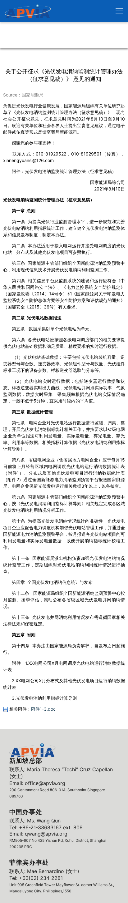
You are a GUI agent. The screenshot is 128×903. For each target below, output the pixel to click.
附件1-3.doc (43, 709)
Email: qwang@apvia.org (38, 834)
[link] (28, 11)
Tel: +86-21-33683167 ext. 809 (46, 827)
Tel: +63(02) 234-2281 (36, 878)
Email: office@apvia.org (37, 783)
